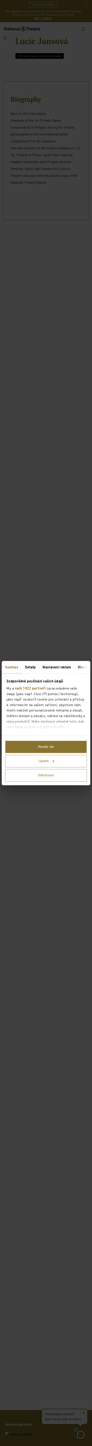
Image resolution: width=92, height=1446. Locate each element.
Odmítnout (46, 775)
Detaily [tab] (30, 667)
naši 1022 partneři (30, 688)
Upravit (43, 761)
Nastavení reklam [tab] (57, 667)
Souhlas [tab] (11, 667)
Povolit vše (46, 747)
